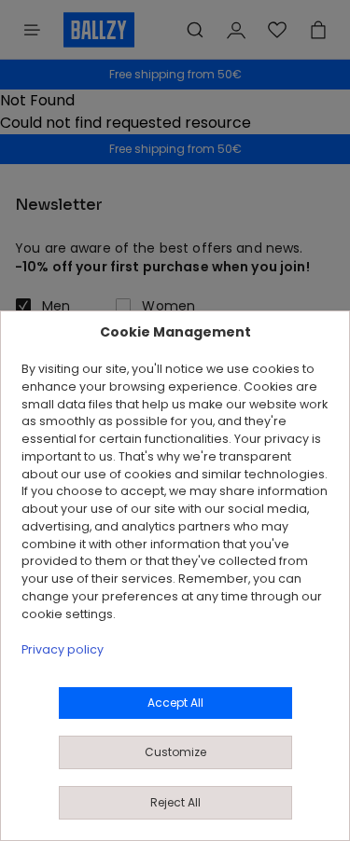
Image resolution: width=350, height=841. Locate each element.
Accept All (175, 702)
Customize (175, 752)
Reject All (175, 802)
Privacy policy (62, 649)
